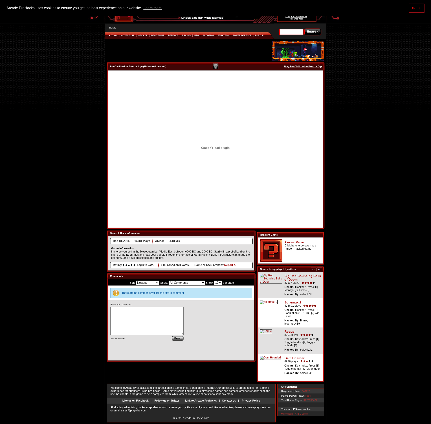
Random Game (294, 242)
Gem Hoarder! (295, 358)
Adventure (127, 35)
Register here (296, 19)
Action (113, 35)
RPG (196, 35)
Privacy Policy (251, 400)
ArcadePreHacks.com (196, 418)
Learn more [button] (152, 8)
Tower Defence (242, 35)
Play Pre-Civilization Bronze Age (303, 66)
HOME (112, 27)
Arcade (142, 35)
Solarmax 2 (292, 302)
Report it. (230, 265)
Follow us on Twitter (166, 400)
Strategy (223, 35)
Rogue (289, 331)
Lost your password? (296, 16)
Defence (173, 35)
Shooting (208, 35)
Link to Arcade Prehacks (201, 400)
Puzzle (259, 35)
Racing (186, 35)
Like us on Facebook (135, 400)
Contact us (229, 400)
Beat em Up (157, 35)
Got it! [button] (417, 8)
